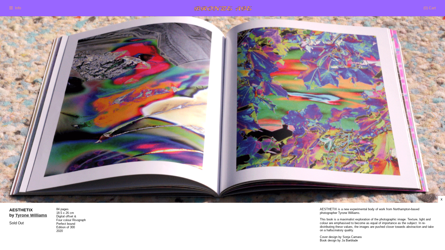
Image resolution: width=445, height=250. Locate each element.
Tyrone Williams (31, 215)
